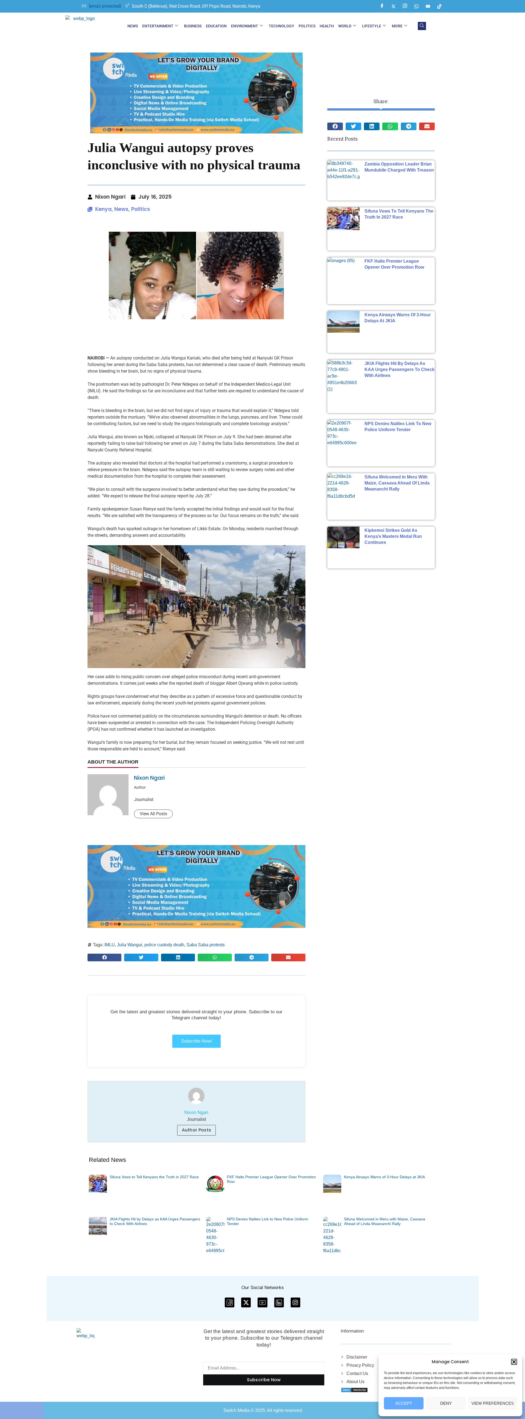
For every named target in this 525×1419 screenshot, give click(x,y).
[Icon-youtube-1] (262, 1302)
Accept (403, 1403)
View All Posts (153, 813)
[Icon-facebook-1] (229, 1302)
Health (327, 26)
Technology (281, 26)
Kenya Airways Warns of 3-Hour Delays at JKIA (384, 1177)
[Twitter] (393, 6)
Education (216, 26)
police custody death (164, 944)
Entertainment (157, 26)
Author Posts (196, 1130)
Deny (446, 1403)
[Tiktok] (439, 6)
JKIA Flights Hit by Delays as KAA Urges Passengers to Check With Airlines (399, 369)
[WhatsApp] (416, 6)
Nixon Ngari (149, 778)
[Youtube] (428, 6)
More (397, 26)
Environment (244, 26)
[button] (514, 1362)
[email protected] (105, 6)
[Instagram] (405, 6)
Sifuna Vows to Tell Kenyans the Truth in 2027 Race (154, 1177)
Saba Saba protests (205, 944)
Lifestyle (371, 26)
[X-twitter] (246, 1302)
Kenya (103, 209)
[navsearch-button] (422, 26)
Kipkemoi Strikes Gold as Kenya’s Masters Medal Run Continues (393, 536)
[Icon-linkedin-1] (279, 1302)
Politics (307, 26)
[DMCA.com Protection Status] (354, 1390)
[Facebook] (382, 6)
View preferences (492, 1403)
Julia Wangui (129, 944)
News (132, 26)
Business (193, 26)
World (344, 26)
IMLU (109, 944)
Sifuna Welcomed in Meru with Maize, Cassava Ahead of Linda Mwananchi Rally (397, 483)
